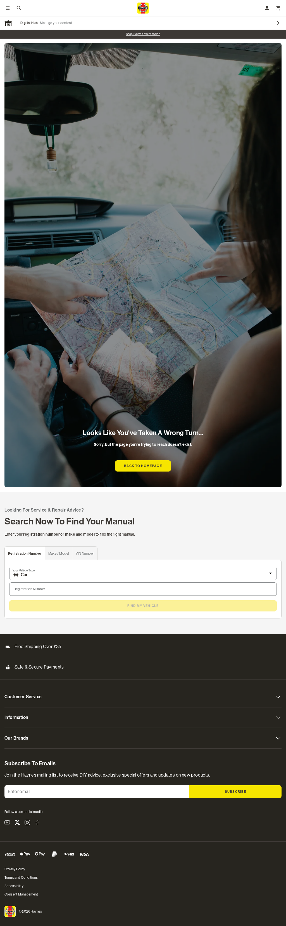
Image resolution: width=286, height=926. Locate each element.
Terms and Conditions (21, 878)
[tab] (25, 553)
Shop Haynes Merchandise (143, 34)
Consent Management (21, 894)
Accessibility (13, 886)
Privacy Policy (14, 869)
